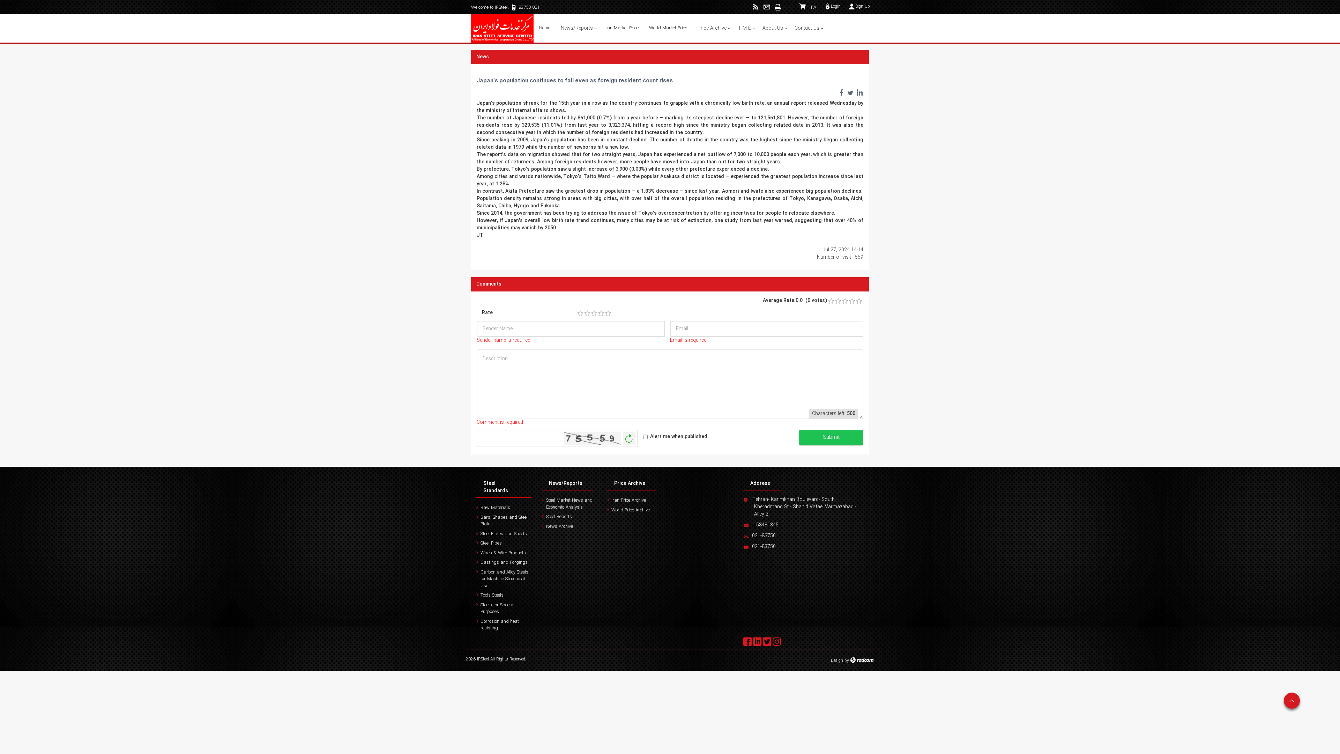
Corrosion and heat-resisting (500, 625)
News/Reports (565, 483)
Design (837, 660)
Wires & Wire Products (503, 553)
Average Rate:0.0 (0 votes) (795, 300)
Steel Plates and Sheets (504, 534)
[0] (831, 301)
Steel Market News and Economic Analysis (569, 504)
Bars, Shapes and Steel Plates (504, 521)
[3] (594, 313)
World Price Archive (630, 510)
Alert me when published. (679, 437)
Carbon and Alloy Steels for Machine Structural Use (504, 579)
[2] (587, 313)
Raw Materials (495, 507)
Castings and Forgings (504, 562)
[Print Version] (778, 7)
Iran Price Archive (628, 500)
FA (813, 7)
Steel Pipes (491, 543)
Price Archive (629, 483)
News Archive (559, 526)
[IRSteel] (502, 28)
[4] (601, 313)
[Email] (767, 7)
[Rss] (755, 7)
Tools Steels (492, 595)
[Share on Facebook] (841, 92)
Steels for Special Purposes (497, 608)
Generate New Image (629, 439)
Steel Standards (495, 487)
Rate (487, 313)
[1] (580, 313)
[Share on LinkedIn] (859, 92)
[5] (608, 313)
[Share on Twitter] (850, 92)
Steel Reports (559, 516)
